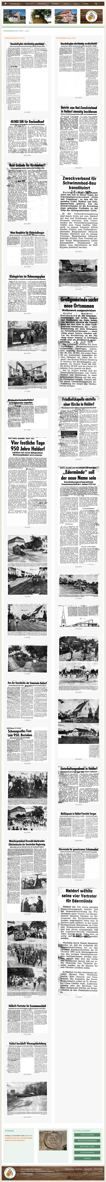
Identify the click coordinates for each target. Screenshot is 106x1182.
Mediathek (55, 4)
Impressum (79, 1169)
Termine (87, 1158)
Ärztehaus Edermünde (87, 1140)
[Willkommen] (5, 4)
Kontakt (85, 4)
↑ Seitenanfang (69, 1169)
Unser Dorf (29, 4)
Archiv (76, 4)
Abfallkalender (87, 1135)
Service (66, 4)
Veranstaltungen (15, 4)
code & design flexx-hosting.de (30, 1169)
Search (96, 3)
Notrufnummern (87, 1152)
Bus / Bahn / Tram (87, 1146)
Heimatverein (42, 4)
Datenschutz (88, 1169)
